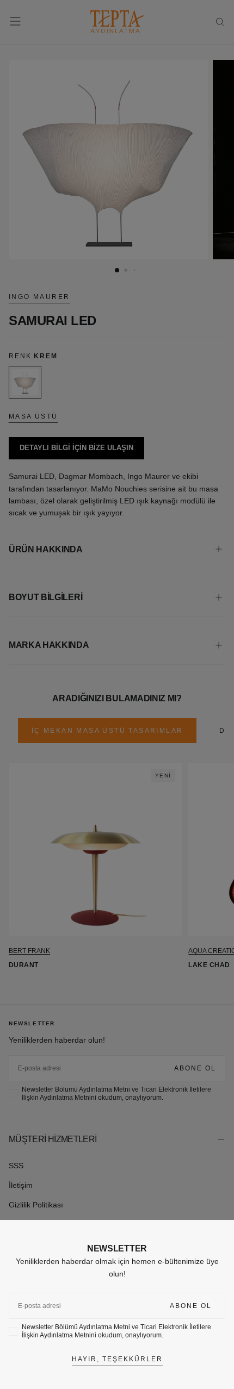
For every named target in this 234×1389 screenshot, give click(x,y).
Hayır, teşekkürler (117, 1359)
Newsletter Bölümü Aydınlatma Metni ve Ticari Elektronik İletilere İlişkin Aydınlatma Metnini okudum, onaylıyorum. (116, 1331)
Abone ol (191, 1306)
